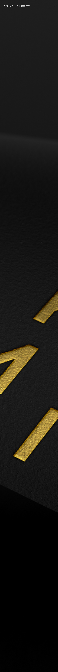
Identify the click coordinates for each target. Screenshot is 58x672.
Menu (54, 6)
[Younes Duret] (16, 6)
